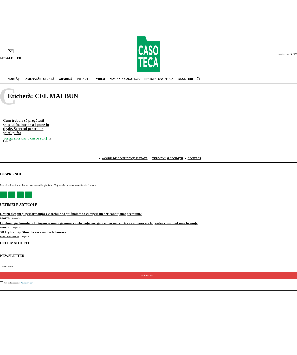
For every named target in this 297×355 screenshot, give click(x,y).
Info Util (5, 218)
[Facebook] (3, 195)
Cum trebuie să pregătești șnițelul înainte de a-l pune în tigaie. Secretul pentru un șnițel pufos (26, 126)
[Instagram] (11, 195)
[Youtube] (28, 195)
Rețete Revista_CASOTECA (24, 138)
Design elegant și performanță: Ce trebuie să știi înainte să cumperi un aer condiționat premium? (71, 214)
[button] (198, 78)
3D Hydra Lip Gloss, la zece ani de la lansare (33, 232)
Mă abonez (148, 275)
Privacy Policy (27, 283)
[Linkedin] (20, 195)
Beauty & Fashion (9, 236)
